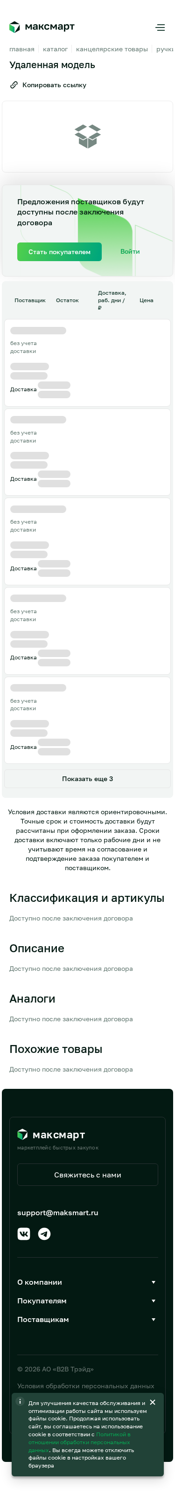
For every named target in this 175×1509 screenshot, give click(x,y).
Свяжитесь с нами (87, 1174)
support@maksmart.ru (57, 1212)
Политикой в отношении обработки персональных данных (79, 1442)
